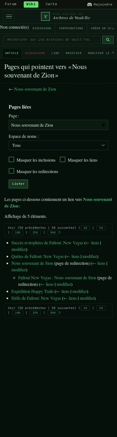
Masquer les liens (82, 160)
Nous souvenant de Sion (32, 263)
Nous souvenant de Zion (35, 89)
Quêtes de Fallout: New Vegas (37, 256)
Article (12, 53)
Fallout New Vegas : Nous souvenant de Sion (57, 277)
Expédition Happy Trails (32, 291)
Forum (11, 4)
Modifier (74, 53)
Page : (14, 115)
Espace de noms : (24, 136)
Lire (55, 53)
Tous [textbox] (16, 145)
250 (35, 232)
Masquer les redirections (37, 171)
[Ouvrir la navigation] (9, 16)
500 (53, 232)
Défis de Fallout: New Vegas (36, 298)
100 (17, 232)
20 (85, 227)
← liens (92, 242)
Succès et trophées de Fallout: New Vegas (47, 242)
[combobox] (58, 125)
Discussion (42, 28)
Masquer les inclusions (36, 160)
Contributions (71, 28)
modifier (18, 249)
